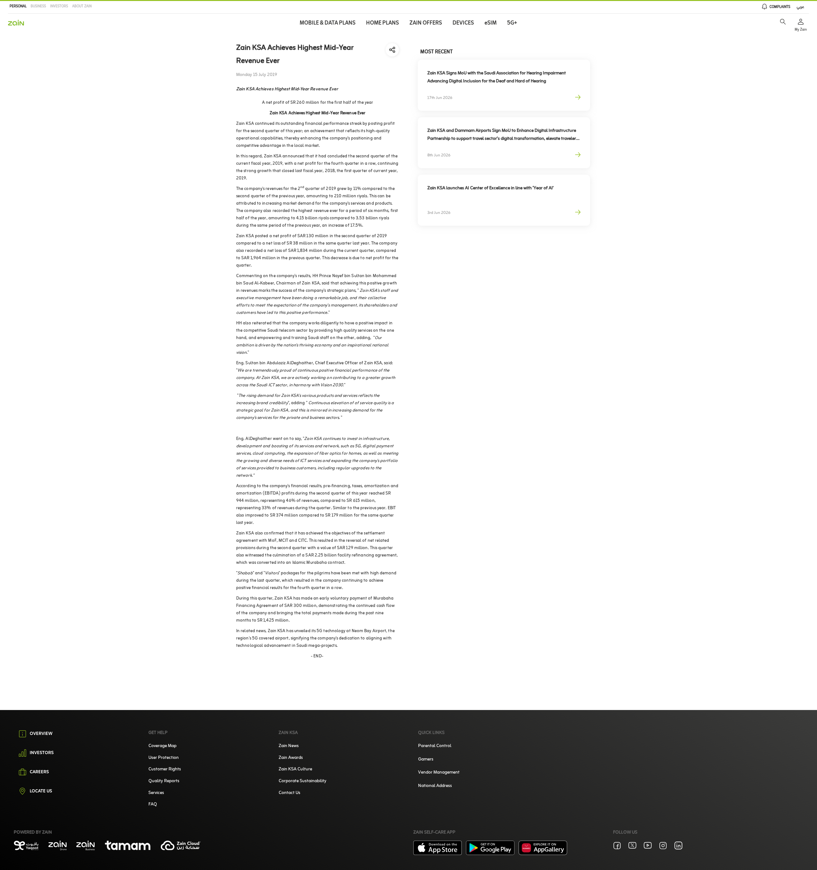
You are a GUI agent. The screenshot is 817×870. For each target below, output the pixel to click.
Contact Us (289, 793)
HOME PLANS (382, 23)
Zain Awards (291, 758)
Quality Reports (163, 781)
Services (156, 793)
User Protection (163, 758)
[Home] (16, 22)
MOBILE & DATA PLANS (328, 23)
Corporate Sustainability (302, 781)
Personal (18, 6)
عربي (800, 7)
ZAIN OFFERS (425, 23)
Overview (41, 734)
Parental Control (434, 746)
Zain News (289, 746)
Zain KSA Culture (295, 769)
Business (38, 6)
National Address (435, 786)
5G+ (512, 23)
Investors (59, 6)
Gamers (425, 759)
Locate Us (41, 791)
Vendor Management (439, 772)
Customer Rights (164, 769)
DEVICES (463, 23)
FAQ (152, 804)
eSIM (490, 23)
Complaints (779, 7)
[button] (783, 21)
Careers (39, 772)
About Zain (82, 6)
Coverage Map (162, 746)
